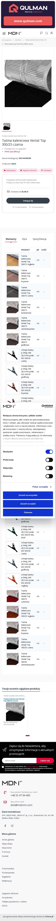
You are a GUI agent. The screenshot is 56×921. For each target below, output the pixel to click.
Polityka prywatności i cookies (14, 901)
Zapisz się (45, 760)
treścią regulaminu (33, 766)
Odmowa (28, 512)
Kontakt (5, 856)
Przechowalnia (21, 207)
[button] (46, 33)
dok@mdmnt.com (21, 805)
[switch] (49, 460)
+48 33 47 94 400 (20, 795)
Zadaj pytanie (11, 170)
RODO (4, 905)
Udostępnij (47, 170)
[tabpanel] (15, 713)
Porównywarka (37, 207)
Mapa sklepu (7, 843)
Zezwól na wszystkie (28, 495)
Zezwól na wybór (28, 504)
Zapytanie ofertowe (29, 170)
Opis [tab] (24, 239)
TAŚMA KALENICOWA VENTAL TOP (14, 136)
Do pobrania (7, 897)
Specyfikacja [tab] (39, 239)
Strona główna (8, 839)
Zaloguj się (28, 200)
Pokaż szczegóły (40, 487)
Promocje (6, 852)
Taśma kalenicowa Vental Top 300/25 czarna (14, 700)
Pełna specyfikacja (12, 151)
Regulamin (6, 876)
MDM (13, 163)
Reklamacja (7, 881)
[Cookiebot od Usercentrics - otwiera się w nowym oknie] (41, 406)
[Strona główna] (14, 33)
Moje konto (7, 848)
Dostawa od (19, 191)
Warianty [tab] (11, 239)
